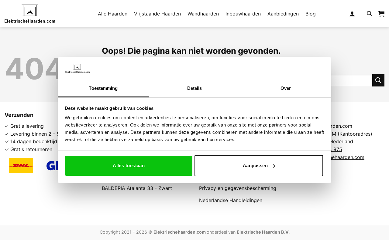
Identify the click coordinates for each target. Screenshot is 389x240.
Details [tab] (194, 88)
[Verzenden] (378, 80)
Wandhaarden (203, 14)
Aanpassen (255, 165)
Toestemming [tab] (103, 88)
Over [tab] (286, 88)
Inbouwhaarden (243, 14)
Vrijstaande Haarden (157, 14)
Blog (310, 14)
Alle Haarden (112, 14)
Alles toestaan (129, 165)
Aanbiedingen (283, 14)
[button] (352, 13)
